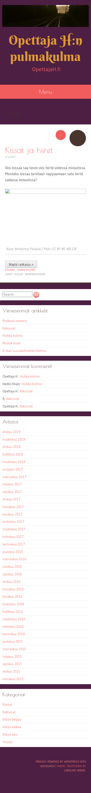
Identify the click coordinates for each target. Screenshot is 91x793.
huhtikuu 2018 (13, 454)
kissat (19, 274)
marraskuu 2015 (14, 649)
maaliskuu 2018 (14, 462)
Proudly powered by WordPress (57, 761)
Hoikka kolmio (13, 336)
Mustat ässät (11, 343)
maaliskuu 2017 (14, 529)
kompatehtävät (35, 274)
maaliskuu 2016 (14, 619)
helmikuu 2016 (13, 627)
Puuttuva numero (15, 321)
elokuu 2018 (11, 447)
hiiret (9, 274)
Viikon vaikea (12, 727)
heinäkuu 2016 (13, 589)
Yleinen (8, 742)
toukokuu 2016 (13, 604)
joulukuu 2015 (13, 641)
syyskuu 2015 (12, 664)
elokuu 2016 (11, 582)
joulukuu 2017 (13, 469)
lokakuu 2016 (12, 567)
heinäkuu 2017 (13, 507)
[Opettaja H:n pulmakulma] (45, 16)
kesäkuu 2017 (12, 514)
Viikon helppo (26, 270)
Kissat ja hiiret (29, 150)
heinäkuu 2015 (13, 679)
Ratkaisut (9, 712)
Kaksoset (9, 328)
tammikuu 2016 (14, 634)
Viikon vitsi (10, 734)
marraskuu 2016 (14, 559)
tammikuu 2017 (14, 544)
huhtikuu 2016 (13, 612)
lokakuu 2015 (12, 657)
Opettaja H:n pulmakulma (45, 48)
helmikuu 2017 (13, 537)
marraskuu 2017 (14, 477)
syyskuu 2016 (12, 574)
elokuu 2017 (11, 499)
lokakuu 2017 (12, 484)
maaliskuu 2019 (14, 439)
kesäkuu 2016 (12, 596)
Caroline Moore (74, 770)
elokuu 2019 (11, 432)
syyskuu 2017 (12, 492)
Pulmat (10, 270)
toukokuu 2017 (13, 522)
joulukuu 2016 (13, 552)
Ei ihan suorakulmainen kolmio (24, 351)
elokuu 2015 (11, 671)
